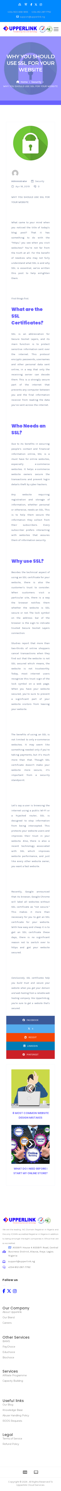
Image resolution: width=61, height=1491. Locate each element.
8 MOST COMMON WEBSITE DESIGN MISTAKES (31, 1115)
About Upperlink (12, 1312)
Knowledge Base (13, 1410)
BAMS (6, 1341)
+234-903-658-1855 (17, 11)
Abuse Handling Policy (16, 1415)
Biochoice (8, 1357)
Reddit (32, 1037)
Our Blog (8, 1404)
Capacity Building (13, 1380)
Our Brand (9, 1317)
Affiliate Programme (15, 1375)
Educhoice (9, 1352)
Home (24, 81)
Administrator (19, 181)
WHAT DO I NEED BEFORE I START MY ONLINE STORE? (30, 1171)
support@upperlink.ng (32, 16)
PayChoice (9, 1346)
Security (36, 81)
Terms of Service (12, 1438)
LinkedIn (32, 1046)
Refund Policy (11, 1444)
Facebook (32, 1020)
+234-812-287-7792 (41, 11)
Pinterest (32, 1054)
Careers (7, 1322)
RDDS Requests (12, 1420)
